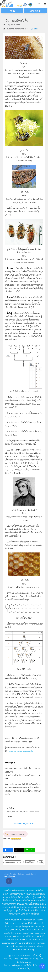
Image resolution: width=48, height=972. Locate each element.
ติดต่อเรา (21, 874)
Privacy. (36, 958)
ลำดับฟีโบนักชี (30, 862)
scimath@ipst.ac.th (17, 965)
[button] (45, 4)
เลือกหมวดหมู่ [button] (35, 10)
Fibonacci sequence (13, 862)
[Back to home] (8, 4)
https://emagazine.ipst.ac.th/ (21, 750)
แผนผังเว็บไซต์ (30, 874)
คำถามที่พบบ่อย (9, 876)
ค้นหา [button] (12, 10)
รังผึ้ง (41, 862)
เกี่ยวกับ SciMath (10, 874)
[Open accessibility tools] (42, 966)
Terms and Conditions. (22, 958)
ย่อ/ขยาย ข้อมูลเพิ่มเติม (24, 823)
